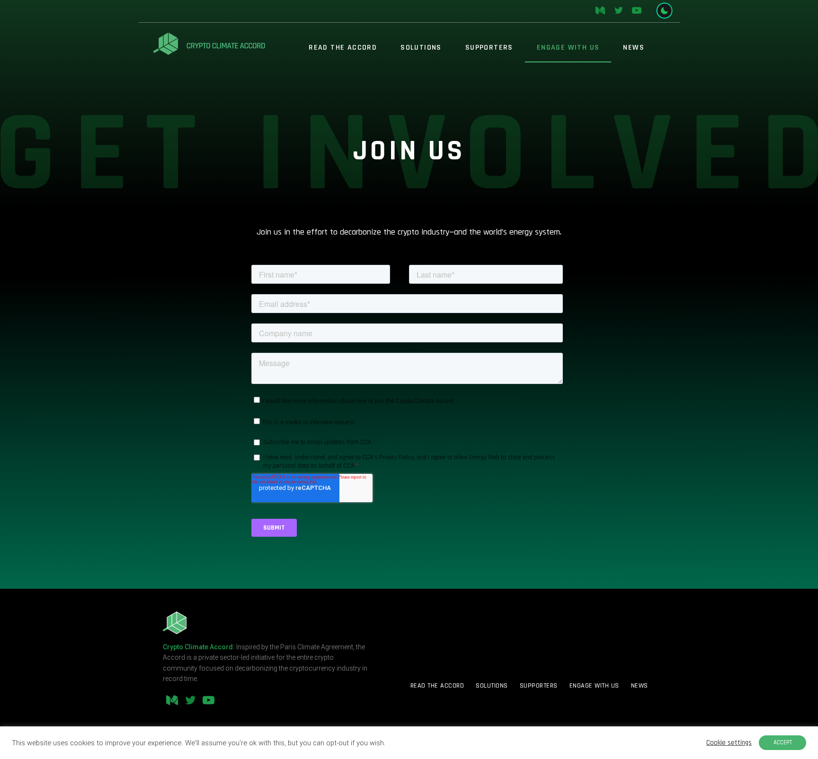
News (633, 47)
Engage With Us (568, 47)
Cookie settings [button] (729, 743)
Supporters (489, 47)
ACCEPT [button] (783, 742)
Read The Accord (343, 47)
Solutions (421, 47)
